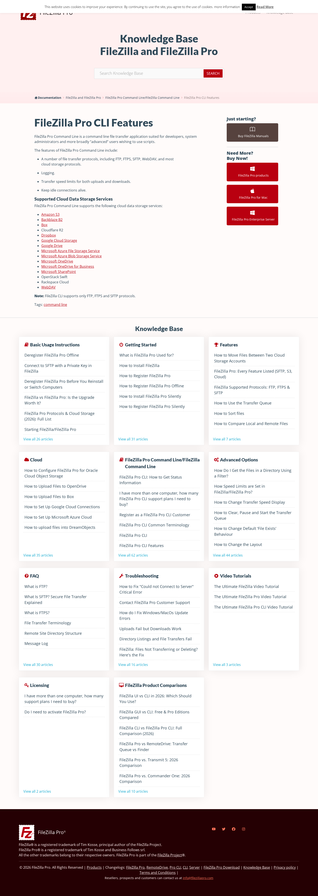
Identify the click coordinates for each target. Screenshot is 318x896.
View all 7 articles (227, 439)
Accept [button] (248, 7)
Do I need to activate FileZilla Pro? (55, 711)
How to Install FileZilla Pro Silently (150, 396)
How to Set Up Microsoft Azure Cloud (58, 517)
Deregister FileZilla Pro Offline (51, 355)
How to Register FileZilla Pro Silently (152, 406)
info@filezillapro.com (198, 878)
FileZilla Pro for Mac (252, 197)
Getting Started (140, 344)
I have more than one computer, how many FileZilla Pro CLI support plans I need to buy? (158, 498)
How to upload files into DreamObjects (59, 527)
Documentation (49, 98)
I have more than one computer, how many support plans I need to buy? (63, 698)
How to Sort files (229, 413)
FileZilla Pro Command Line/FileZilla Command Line (142, 98)
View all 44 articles (228, 555)
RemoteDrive (157, 867)
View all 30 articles (38, 664)
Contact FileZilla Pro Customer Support (154, 602)
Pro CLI (175, 867)
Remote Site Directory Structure (53, 633)
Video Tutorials (235, 575)
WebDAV (48, 287)
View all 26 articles (38, 439)
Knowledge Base (256, 867)
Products (94, 867)
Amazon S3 (50, 214)
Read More (265, 7)
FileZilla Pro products (252, 175)
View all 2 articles (37, 791)
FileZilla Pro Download (222, 867)
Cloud (36, 459)
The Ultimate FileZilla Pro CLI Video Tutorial (253, 607)
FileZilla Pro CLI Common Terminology (154, 525)
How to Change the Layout (238, 544)
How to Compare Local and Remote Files (251, 423)
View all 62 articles (133, 555)
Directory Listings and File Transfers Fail (155, 638)
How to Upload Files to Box (49, 496)
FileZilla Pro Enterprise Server (252, 219)
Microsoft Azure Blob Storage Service (71, 256)
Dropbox (48, 235)
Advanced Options (239, 459)
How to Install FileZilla (139, 365)
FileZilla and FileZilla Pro (83, 98)
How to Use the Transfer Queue (242, 403)
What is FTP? (35, 586)
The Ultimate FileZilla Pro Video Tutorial (250, 596)
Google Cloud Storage (59, 240)
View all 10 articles (133, 791)
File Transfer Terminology (47, 622)
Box (44, 224)
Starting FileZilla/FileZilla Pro (50, 429)
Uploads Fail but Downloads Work (150, 628)
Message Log (36, 643)
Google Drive (52, 245)
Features (229, 344)
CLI (185, 867)
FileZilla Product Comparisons (156, 685)
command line (55, 304)
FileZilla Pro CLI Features (201, 98)
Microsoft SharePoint (58, 271)
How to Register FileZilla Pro (144, 375)
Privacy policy (285, 867)
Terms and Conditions (158, 872)
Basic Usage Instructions (55, 344)
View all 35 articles (38, 555)
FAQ (34, 575)
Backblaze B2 (52, 219)
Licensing (39, 685)
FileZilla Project (169, 855)
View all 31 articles (133, 439)
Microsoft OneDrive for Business (67, 266)
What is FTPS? (37, 612)
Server (194, 867)
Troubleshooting (142, 575)
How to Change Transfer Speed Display (249, 502)
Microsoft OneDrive (57, 261)
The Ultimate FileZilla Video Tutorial (246, 586)
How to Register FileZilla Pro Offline (151, 385)
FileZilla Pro (135, 867)
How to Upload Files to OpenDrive (55, 486)
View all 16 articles (133, 664)
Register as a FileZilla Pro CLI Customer (154, 514)
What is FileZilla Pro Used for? (146, 355)
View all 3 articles (227, 664)
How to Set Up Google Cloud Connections (62, 506)
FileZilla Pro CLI (133, 535)
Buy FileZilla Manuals (252, 136)
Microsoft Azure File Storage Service (70, 250)
